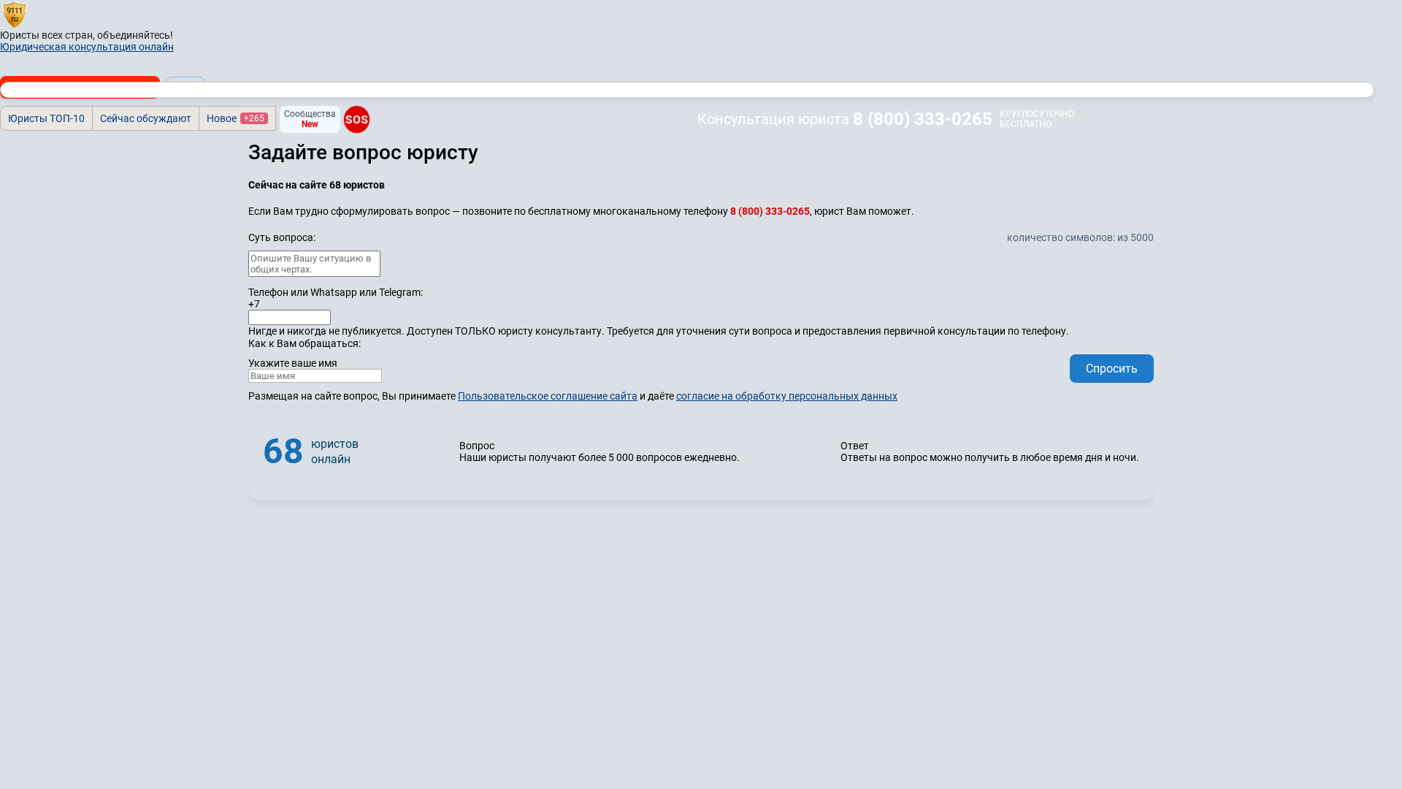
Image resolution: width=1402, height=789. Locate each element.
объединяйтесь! (135, 35)
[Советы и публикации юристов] (14, 14)
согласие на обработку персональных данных (786, 396)
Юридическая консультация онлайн (87, 47)
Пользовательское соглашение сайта (547, 396)
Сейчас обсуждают (145, 118)
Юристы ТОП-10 (46, 118)
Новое (235, 118)
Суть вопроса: (281, 237)
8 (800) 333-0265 (922, 119)
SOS (356, 119)
